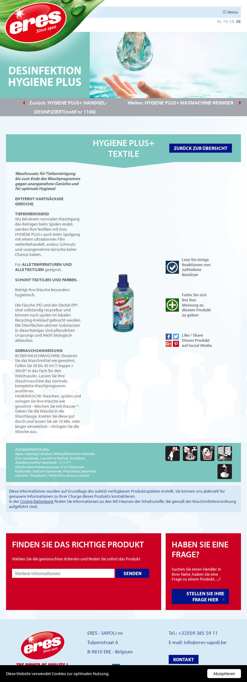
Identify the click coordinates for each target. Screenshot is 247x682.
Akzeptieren (224, 673)
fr (226, 21)
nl (219, 21)
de (238, 21)
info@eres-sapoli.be (205, 642)
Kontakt (183, 659)
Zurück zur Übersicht (200, 148)
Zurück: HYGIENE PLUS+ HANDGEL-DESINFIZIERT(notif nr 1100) (68, 107)
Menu (232, 12)
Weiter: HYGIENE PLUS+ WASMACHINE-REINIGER (181, 102)
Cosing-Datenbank (37, 501)
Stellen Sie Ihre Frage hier (205, 596)
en (232, 21)
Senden (133, 573)
